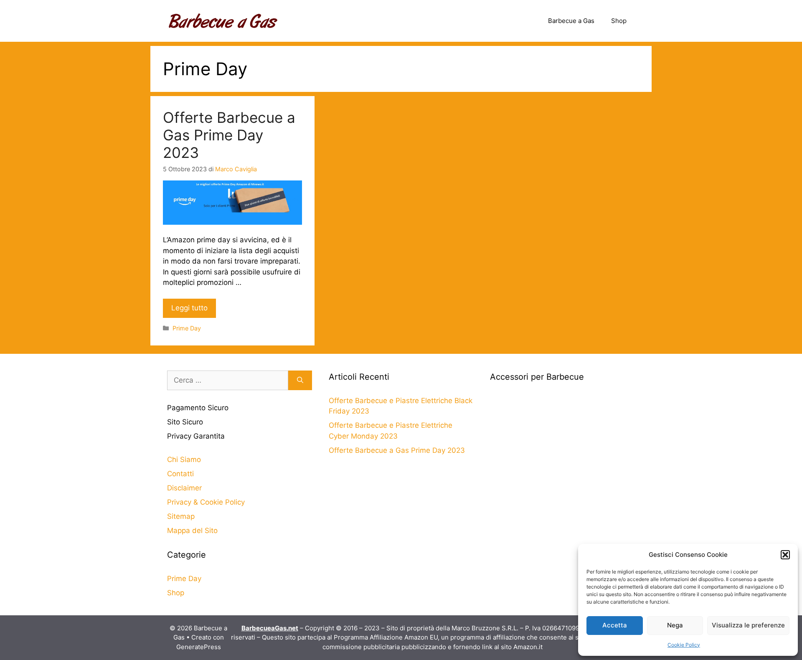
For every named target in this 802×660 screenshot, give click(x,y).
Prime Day (187, 328)
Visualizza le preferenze (748, 625)
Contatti (180, 474)
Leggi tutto (189, 308)
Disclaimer (184, 488)
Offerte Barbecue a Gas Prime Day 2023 (229, 135)
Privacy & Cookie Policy (206, 502)
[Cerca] (300, 381)
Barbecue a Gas (571, 21)
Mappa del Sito (192, 530)
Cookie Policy (683, 645)
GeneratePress (198, 647)
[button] (785, 555)
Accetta (614, 625)
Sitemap (181, 516)
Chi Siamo (184, 459)
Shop (619, 21)
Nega (675, 625)
